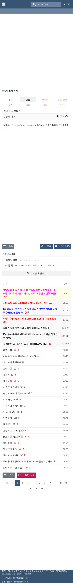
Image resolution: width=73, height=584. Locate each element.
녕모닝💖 (7, 381)
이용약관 (16, 571)
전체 (10, 99)
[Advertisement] (36, 52)
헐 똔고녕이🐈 (10, 449)
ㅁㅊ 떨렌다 (9, 399)
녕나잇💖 (7, 442)
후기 (10, 104)
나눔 (45, 104)
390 (5, 296)
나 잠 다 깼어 (9, 411)
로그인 (66, 4)
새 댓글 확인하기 (37, 273)
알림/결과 (62, 99)
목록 (10, 246)
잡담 (28, 99)
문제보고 (27, 574)
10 (66, 483)
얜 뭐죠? (7, 424)
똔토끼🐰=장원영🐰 (13, 436)
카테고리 (10, 91)
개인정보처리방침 (29, 571)
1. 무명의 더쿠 (10, 260)
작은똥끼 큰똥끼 (11, 405)
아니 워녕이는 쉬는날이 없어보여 (19, 356)
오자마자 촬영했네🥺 (13, 362)
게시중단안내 (62, 571)
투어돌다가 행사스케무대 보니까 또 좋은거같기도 (27, 461)
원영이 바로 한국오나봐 (14, 393)
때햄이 (6, 374)
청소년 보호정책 (46, 571)
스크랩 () (65, 246)
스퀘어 (45, 99)
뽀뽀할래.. (8, 418)
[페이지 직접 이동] (31, 488)
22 (50, 344)
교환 (28, 104)
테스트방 (6, 574)
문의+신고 (16, 574)
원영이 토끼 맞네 (11, 430)
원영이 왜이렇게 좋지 (13, 467)
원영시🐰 (7, 368)
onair (62, 104)
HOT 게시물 (29, 475)
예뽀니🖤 (7, 349)
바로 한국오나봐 (11, 387)
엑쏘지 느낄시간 (11, 455)
